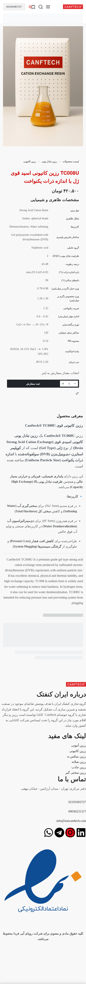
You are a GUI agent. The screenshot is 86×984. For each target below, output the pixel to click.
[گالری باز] (43, 86)
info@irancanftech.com (71, 821)
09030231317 (77, 811)
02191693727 (14, 6)
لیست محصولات (71, 161)
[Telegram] (59, 833)
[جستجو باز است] (40, 7)
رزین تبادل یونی (49, 161)
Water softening (39, 226)
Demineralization (19, 226)
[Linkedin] (81, 833)
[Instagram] (70, 833)
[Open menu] (48, 6)
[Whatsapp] (49, 833)
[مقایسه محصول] (77, 393)
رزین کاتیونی (29, 161)
